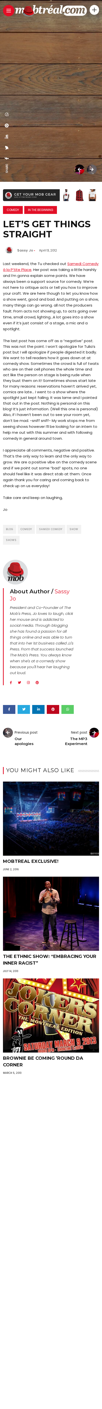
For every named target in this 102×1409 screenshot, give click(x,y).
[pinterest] (6, 125)
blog (9, 529)
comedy (26, 529)
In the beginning (40, 210)
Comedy (13, 210)
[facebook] (6, 158)
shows (11, 540)
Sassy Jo (25, 250)
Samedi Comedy (50, 529)
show (74, 529)
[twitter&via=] (6, 148)
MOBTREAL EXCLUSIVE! (30, 861)
